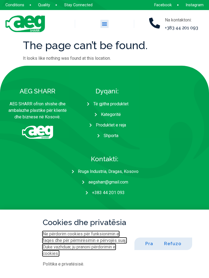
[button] (104, 24)
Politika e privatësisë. (63, 264)
